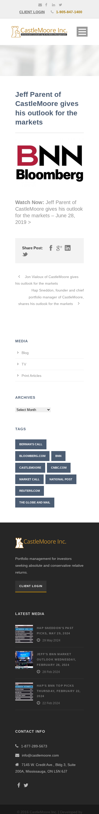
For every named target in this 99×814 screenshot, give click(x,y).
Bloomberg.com (32, 455)
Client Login (30, 586)
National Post (61, 479)
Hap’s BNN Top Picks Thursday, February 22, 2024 (59, 691)
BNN (58, 455)
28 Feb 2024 (51, 672)
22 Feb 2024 (51, 703)
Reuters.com (29, 490)
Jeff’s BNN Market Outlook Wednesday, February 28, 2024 (56, 659)
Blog (25, 353)
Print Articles (31, 376)
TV (24, 364)
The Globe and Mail (34, 502)
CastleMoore (30, 467)
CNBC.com (59, 467)
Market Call (29, 479)
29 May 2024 (51, 640)
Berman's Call (30, 444)
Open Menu (82, 32)
